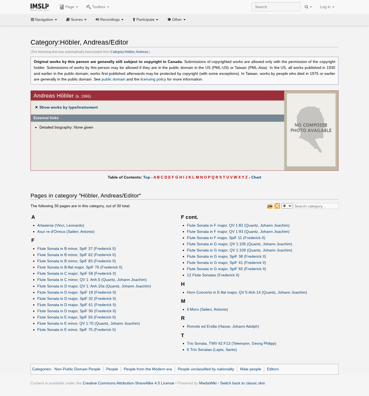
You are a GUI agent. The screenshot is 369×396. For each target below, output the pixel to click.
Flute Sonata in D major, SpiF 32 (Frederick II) (76, 298)
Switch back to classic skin (242, 383)
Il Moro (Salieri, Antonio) (207, 309)
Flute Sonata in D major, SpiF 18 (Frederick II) (76, 292)
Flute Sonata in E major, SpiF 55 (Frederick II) (76, 317)
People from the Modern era (148, 369)
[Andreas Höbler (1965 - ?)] (311, 129)
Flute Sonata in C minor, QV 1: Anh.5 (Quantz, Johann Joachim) (92, 279)
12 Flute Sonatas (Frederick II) (213, 275)
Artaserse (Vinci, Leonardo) (60, 225)
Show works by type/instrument (68, 107)
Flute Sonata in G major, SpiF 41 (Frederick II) (226, 262)
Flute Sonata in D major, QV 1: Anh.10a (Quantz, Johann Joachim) (94, 286)
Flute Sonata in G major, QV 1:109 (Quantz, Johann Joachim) (239, 250)
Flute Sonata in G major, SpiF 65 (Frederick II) (226, 269)
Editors (273, 369)
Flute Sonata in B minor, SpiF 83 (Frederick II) (76, 261)
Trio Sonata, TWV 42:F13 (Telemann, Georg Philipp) (231, 343)
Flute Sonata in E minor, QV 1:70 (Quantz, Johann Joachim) (88, 323)
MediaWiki (208, 383)
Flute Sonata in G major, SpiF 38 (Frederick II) (226, 256)
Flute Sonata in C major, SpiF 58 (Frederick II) (76, 273)
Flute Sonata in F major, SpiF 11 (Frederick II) (226, 238)
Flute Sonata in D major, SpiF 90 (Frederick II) (76, 311)
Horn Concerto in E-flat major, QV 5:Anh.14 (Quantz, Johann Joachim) (247, 292)
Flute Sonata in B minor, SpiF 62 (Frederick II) (76, 255)
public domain (113, 79)
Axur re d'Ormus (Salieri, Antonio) (66, 231)
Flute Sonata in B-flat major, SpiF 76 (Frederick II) (79, 267)
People (112, 369)
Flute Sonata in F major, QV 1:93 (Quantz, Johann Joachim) (238, 231)
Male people (250, 369)
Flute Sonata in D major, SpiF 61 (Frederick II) (76, 305)
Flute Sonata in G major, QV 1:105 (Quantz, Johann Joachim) (239, 244)
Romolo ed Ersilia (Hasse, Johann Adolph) (223, 326)
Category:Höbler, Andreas (129, 52)
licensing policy (153, 79)
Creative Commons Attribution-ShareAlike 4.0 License (128, 383)
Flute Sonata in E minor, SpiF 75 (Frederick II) (76, 329)
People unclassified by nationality (206, 369)
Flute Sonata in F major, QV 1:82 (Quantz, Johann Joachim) (238, 225)
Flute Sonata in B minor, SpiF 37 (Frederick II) (76, 248)
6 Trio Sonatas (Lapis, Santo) (212, 349)
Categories (41, 369)
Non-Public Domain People (77, 369)
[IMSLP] (40, 7)
